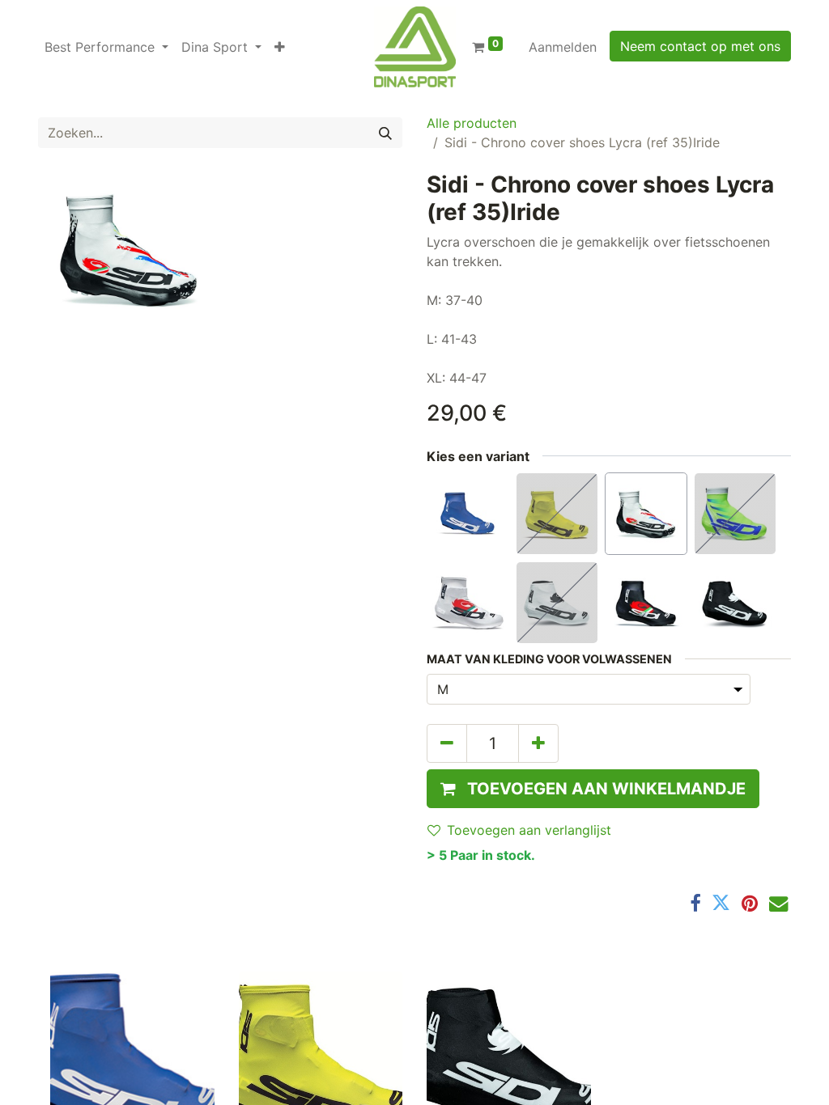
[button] (279, 47)
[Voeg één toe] (538, 743)
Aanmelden (563, 47)
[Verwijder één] (447, 743)
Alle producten (472, 123)
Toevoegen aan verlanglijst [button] (529, 830)
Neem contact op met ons (700, 46)
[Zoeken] (385, 132)
